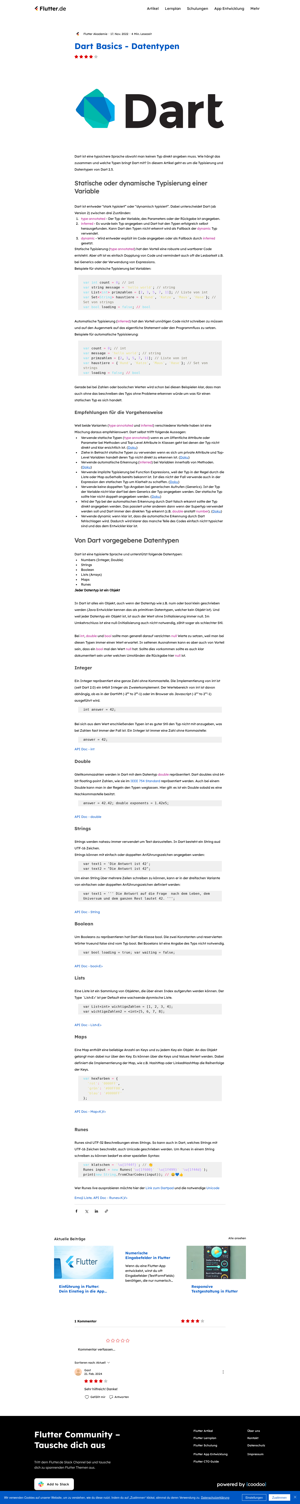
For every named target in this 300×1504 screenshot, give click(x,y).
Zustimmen (279, 1497)
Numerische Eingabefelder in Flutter (147, 1255)
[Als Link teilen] (106, 1211)
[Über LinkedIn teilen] (96, 1211)
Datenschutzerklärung (215, 1497)
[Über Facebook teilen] (76, 1211)
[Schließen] (295, 1497)
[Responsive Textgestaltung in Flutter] (216, 1262)
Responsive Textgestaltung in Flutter (214, 1289)
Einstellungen (254, 1497)
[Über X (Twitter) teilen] (86, 1211)
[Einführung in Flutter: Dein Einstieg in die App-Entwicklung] (83, 1262)
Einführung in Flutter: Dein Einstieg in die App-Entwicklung (82, 1289)
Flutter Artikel (203, 1431)
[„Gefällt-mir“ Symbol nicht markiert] (87, 1397)
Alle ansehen (237, 1238)
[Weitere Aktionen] (223, 1372)
